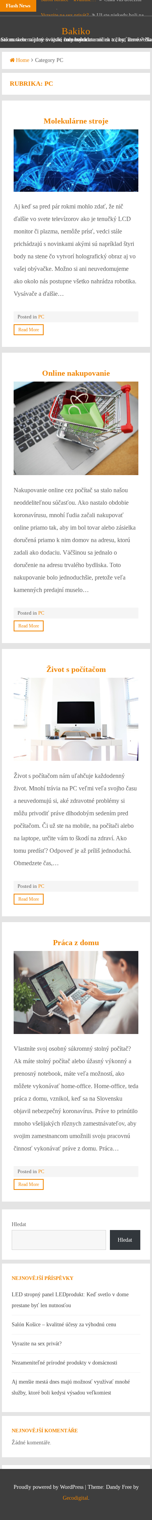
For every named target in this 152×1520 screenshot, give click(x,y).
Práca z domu (76, 942)
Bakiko (76, 31)
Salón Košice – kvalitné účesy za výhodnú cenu (64, 1324)
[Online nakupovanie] (76, 428)
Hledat (19, 1224)
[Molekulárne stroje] (76, 160)
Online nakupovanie (76, 373)
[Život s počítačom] (76, 719)
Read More (28, 329)
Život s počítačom (76, 669)
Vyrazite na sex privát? (65, 6)
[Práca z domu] (76, 992)
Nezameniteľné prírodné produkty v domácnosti (64, 1363)
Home (22, 60)
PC (41, 317)
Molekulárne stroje (76, 121)
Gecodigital (75, 1498)
